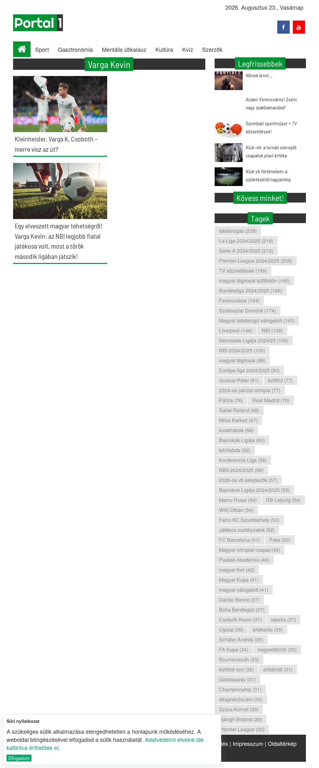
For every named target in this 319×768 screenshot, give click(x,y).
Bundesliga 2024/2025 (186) (250, 290)
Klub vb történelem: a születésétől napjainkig (268, 175)
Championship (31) (240, 689)
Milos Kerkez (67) (238, 420)
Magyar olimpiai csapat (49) (249, 549)
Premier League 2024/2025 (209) (255, 260)
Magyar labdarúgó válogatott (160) (257, 320)
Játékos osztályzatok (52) (247, 529)
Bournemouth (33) (239, 659)
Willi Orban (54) (236, 509)
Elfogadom (19, 758)
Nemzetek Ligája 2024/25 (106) (253, 340)
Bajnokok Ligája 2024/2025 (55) (254, 490)
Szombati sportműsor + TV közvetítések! (271, 127)
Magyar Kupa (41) (239, 579)
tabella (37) (283, 619)
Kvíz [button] (187, 49)
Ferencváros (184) (239, 300)
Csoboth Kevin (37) (240, 619)
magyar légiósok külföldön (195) (254, 280)
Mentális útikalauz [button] (124, 49)
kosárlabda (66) (236, 430)
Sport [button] (42, 49)
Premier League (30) (241, 729)
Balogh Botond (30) (240, 719)
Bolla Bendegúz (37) (241, 609)
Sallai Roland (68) (239, 410)
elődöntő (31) (278, 669)
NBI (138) (272, 330)
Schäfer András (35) (241, 639)
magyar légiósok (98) (242, 360)
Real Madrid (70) (270, 400)
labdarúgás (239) (238, 230)
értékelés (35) (268, 629)
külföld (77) (280, 380)
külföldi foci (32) (236, 669)
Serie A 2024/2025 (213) (246, 250)
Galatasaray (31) (237, 679)
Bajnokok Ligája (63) (242, 440)
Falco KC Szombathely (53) (249, 519)
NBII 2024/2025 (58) (241, 470)
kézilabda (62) (234, 450)
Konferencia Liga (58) (243, 460)
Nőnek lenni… (259, 75)
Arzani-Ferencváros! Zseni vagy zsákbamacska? (271, 103)
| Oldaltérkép (281, 743)
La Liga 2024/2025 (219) (246, 240)
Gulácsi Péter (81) (239, 380)
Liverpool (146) (235, 330)
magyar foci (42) (237, 569)
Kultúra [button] (164, 49)
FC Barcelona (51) (239, 539)
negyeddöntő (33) (277, 649)
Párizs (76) (231, 400)
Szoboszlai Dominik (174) (247, 310)
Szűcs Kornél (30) (239, 709)
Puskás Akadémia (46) (244, 559)
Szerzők (212, 49)
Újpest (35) (231, 629)
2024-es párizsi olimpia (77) (249, 390)
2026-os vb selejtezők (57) (248, 480)
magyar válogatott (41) (243, 589)
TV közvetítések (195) (243, 270)
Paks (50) (279, 539)
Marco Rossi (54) (238, 499)
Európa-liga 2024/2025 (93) (249, 370)
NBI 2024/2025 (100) (242, 350)
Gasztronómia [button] (75, 49)
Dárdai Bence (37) (239, 599)
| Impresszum (246, 743)
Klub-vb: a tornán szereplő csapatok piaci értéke (271, 151)
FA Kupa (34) (233, 649)
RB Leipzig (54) (283, 499)
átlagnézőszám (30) (241, 699)
